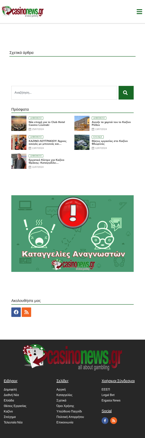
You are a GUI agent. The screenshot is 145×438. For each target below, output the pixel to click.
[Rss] (26, 312)
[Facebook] (16, 312)
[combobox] (64, 93)
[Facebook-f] (105, 420)
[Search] (126, 93)
